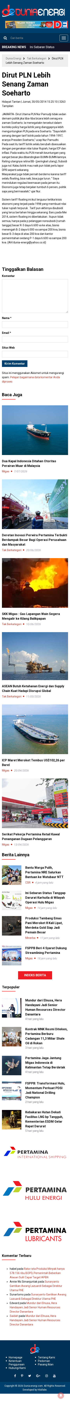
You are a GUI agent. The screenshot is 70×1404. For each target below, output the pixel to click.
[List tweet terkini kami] (29, 1376)
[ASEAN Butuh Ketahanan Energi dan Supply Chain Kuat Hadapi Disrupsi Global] (35, 655)
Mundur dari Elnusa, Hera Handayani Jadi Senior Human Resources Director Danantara (35, 1307)
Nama (6, 318)
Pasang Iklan (45, 1364)
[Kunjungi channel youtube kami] (54, 1376)
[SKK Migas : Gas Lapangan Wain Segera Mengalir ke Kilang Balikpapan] (35, 582)
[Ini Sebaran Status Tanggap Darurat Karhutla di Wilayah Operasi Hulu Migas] (11, 900)
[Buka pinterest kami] (22, 1376)
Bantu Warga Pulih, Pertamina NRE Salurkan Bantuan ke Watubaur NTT (44, 872)
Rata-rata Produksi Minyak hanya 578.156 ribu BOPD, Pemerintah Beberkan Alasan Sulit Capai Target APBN (37, 1273)
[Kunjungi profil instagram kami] (46, 1376)
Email (6, 332)
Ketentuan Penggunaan (16, 1362)
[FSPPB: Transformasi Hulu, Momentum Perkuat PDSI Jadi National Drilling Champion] (11, 1090)
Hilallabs (42, 1389)
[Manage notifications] (61, 1395)
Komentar (8, 275)
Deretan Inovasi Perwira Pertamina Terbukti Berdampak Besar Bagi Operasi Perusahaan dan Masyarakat (34, 539)
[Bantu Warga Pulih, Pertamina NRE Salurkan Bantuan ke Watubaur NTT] (11, 875)
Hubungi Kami (17, 1368)
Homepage (15, 1357)
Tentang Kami (46, 1357)
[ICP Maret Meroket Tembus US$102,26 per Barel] (35, 729)
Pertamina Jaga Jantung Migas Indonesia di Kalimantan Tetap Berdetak (45, 1062)
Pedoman (44, 1360)
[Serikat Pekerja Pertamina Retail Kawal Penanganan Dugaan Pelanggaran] (35, 803)
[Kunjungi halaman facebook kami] (15, 1376)
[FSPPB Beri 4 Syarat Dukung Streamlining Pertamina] (11, 955)
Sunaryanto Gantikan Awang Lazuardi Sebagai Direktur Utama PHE (36, 1286)
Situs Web (8, 347)
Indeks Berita (35, 975)
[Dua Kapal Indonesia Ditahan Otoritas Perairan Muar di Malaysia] (35, 429)
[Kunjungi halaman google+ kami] (38, 1376)
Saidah (14, 1315)
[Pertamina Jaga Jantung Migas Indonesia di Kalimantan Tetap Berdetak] (11, 1065)
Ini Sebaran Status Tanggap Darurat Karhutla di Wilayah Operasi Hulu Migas (45, 897)
